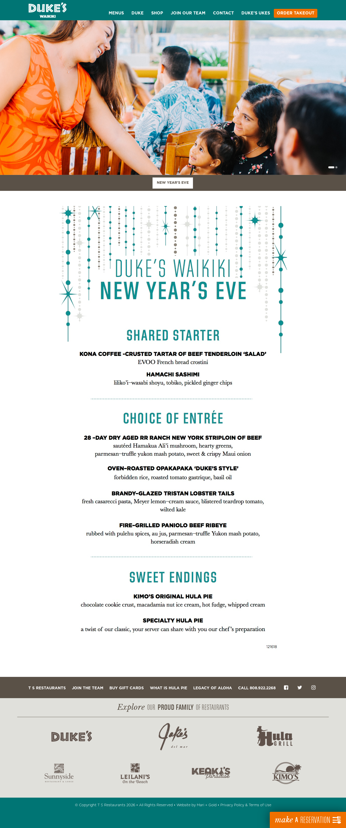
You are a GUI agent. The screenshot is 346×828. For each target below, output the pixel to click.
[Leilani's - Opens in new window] (135, 773)
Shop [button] (157, 13)
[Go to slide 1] (331, 167)
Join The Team (87, 688)
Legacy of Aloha (212, 688)
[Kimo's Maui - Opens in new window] (287, 773)
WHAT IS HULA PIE (168, 688)
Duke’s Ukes (255, 13)
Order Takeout (295, 13)
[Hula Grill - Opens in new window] (274, 736)
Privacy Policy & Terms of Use (245, 805)
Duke (137, 13)
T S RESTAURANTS (47, 688)
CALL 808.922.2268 (257, 688)
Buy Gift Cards (126, 688)
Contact (223, 13)
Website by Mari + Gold (197, 805)
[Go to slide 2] (336, 167)
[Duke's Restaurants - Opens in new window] (71, 736)
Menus (116, 13)
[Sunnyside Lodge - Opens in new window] (59, 773)
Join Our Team (188, 13)
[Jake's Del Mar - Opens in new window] (173, 736)
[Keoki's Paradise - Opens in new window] (211, 773)
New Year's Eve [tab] (173, 183)
